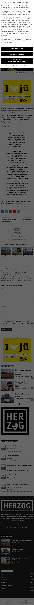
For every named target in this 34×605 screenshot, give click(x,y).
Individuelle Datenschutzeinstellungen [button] (17, 61)
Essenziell (7, 39)
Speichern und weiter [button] (17, 54)
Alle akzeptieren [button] (17, 49)
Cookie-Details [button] (9, 65)
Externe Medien (8, 42)
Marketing (28, 39)
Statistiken (18, 39)
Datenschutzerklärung (7, 31)
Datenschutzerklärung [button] (18, 65)
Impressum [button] (26, 65)
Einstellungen (14, 33)
